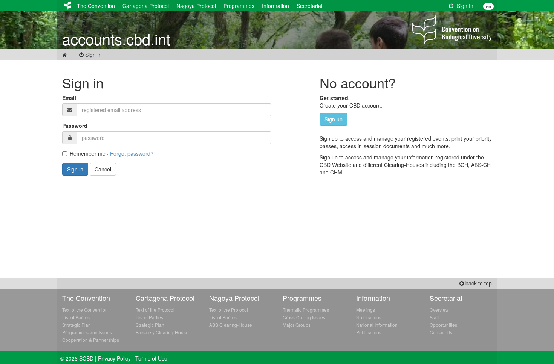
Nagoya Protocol (196, 5)
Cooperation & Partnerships (90, 340)
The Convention (96, 5)
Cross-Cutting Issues (304, 317)
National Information (377, 325)
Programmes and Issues (87, 332)
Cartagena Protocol (145, 5)
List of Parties (76, 317)
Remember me (88, 153)
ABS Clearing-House (230, 325)
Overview (439, 309)
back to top (478, 283)
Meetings (365, 309)
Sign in (75, 169)
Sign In (463, 5)
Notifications (368, 317)
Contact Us (441, 332)
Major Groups (297, 325)
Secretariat (310, 5)
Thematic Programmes (306, 309)
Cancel (103, 169)
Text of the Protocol (155, 309)
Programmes (238, 5)
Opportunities (443, 325)
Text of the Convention (85, 309)
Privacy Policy (114, 358)
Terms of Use (151, 358)
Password (74, 125)
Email (69, 98)
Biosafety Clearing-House (162, 332)
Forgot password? (131, 153)
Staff (434, 317)
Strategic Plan (76, 325)
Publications (368, 332)
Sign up (333, 119)
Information (275, 5)
